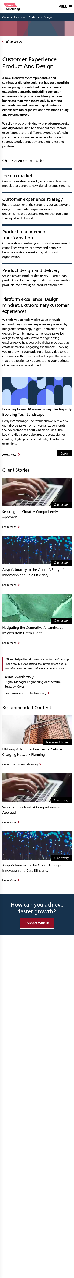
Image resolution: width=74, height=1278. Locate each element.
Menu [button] (62, 7)
